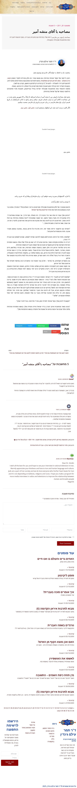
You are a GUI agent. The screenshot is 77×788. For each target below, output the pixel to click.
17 (40, 708)
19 (35, 708)
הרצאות (23, 3)
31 (9, 708)
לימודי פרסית (49, 7)
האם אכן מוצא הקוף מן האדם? (56, 642)
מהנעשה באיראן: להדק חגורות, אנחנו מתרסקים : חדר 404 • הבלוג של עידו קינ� (41, 440)
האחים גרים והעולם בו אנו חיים (55, 559)
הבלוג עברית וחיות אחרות (34, 3)
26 (20, 708)
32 (7, 708)
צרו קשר (31, 11)
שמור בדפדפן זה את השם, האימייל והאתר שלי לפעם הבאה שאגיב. (51, 537)
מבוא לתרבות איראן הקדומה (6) (55, 608)
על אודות (44, 3)
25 (22, 708)
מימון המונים (35, 7)
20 (33, 708)
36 (69, 711)
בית (50, 3)
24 (24, 708)
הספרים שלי (15, 3)
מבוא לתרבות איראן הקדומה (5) (55, 692)
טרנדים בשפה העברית (61, 625)
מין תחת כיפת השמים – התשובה (55, 675)
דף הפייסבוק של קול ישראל (41, 210)
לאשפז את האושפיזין (61, 658)
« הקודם (71, 708)
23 (27, 708)
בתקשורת (12, 7)
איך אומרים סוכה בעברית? (58, 592)
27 (18, 708)
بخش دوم (24, 108)
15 (44, 708)
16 (42, 708)
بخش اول (31, 108)
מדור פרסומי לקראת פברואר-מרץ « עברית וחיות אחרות (49, 445)
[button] (7, 6)
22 (29, 708)
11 (53, 708)
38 (64, 711)
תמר (68, 409)
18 (38, 708)
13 (49, 708)
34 (73, 711)
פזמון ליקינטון (66, 575)
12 (51, 708)
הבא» (59, 711)
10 (55, 708)
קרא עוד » (70, 567)
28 (16, 708)
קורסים (42, 7)
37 (66, 711)
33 (5, 708)
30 (11, 708)
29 (13, 708)
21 (31, 708)
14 (47, 708)
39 (62, 711)
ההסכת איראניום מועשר (23, 7)
